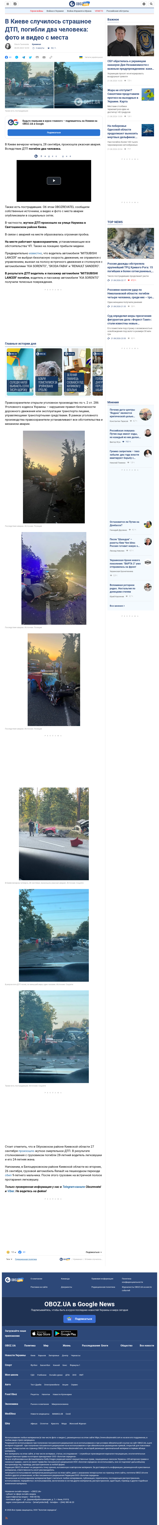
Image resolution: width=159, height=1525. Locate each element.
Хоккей (56, 1365)
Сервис (74, 1384)
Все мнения (116, 605)
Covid (68, 1414)
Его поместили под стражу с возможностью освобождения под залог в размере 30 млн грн (129, 331)
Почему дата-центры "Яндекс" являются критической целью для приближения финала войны (122, 413)
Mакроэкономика (60, 1404)
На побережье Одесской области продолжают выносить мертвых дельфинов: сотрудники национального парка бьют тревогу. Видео (122, 131)
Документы (66, 1287)
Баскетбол (45, 1365)
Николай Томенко (117, 463)
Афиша (34, 1423)
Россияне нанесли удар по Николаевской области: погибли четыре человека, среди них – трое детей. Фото (130, 293)
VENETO (99, 11)
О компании (36, 1279)
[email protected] (40, 1502)
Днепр (65, 1355)
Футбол (34, 1365)
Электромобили (51, 1384)
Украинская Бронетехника (121, 571)
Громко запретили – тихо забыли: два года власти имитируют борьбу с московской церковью (124, 455)
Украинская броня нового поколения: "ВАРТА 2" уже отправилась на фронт (125, 563)
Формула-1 (75, 1365)
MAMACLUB (57, 1414)
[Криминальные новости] (65, 1260)
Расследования (91, 1345)
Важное (113, 19)
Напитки (46, 1394)
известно (35, 253)
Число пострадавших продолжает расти (128, 276)
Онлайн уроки (56, 1375)
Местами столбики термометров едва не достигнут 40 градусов (118, 109)
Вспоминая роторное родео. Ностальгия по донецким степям (122, 588)
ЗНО (74, 1375)
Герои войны (36, 11)
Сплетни (44, 1423)
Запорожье (54, 1355)
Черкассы (75, 1355)
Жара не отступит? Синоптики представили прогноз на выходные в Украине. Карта (123, 96)
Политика (30, 1345)
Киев (33, 1355)
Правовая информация (102, 1279)
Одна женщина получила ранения (124, 302)
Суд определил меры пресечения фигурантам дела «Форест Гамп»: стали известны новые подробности (129, 319)
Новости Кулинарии (62, 1394)
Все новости (147, 1345)
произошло (26, 1151)
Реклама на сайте (39, 1287)
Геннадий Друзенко (118, 530)
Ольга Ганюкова (21, 44)
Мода (64, 1423)
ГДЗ (32, 1375)
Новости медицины (40, 1414)
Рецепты (35, 1394)
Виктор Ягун (115, 442)
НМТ (81, 1375)
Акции (65, 1384)
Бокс (65, 1365)
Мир (45, 1345)
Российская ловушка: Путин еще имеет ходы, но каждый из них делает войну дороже (125, 434)
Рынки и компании (40, 1404)
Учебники (41, 1375)
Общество (126, 1345)
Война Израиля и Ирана (79, 11)
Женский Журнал (77, 1423)
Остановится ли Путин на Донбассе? (124, 523)
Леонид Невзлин (117, 551)
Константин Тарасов (119, 421)
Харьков (42, 1355)
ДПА (67, 1375)
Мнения (113, 402)
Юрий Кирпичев (117, 597)
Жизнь (67, 1345)
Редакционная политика (26, 1259)
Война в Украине (55, 11)
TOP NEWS (115, 222)
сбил (8, 1175)
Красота (55, 1423)
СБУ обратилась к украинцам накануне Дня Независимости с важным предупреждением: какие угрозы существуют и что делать (130, 65)
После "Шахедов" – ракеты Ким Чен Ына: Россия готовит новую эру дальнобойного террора (125, 543)
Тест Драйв (36, 1384)
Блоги (104, 1345)
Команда (65, 1279)
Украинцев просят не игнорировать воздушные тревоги (125, 75)
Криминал (36, 44)
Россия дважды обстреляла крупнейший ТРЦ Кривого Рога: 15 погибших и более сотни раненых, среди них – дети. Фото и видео (130, 267)
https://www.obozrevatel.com (107, 1437)
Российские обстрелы (118, 11)
